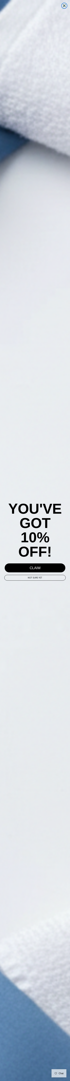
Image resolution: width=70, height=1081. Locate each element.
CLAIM (35, 568)
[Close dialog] (64, 6)
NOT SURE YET (35, 577)
